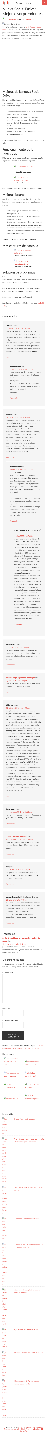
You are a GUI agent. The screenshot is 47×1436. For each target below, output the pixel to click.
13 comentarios (28, 19)
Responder (10, 357)
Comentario (7, 972)
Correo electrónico (10, 1020)
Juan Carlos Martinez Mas (16, 836)
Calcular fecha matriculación (24, 1119)
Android (41, 303)
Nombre (6, 1008)
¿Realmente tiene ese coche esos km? (28, 1352)
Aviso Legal (31, 1427)
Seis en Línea (23, 2)
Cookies (40, 1427)
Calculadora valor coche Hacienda (26, 1218)
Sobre (37, 1429)
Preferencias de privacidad (14, 1429)
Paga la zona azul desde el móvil (26, 1329)
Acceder (29, 1429)
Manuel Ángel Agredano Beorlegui (20, 677)
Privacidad (22, 1427)
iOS (5, 306)
